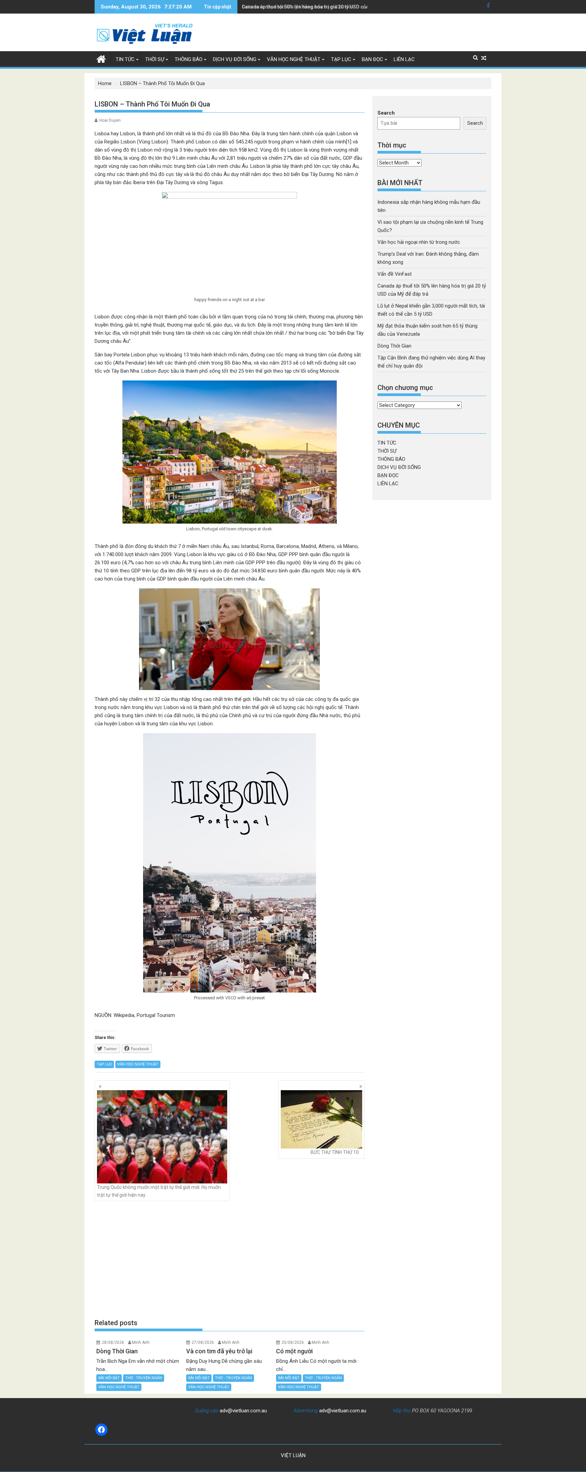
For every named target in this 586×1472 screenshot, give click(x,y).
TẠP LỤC (341, 59)
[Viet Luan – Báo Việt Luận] (101, 58)
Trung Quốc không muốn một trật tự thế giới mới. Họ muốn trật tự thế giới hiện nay (159, 1190)
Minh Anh (141, 1342)
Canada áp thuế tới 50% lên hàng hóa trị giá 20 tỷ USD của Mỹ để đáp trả (321, 6)
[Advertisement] (230, 1259)
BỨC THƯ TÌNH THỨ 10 (335, 1152)
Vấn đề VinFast (394, 274)
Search (386, 113)
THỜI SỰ (154, 59)
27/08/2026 (203, 1342)
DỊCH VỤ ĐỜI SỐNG (234, 59)
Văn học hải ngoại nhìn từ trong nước (418, 242)
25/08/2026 (292, 1342)
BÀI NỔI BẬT (109, 1378)
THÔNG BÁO (188, 59)
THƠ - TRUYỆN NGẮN (143, 1378)
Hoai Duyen (110, 120)
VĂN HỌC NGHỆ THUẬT (293, 59)
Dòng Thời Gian (394, 346)
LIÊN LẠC (404, 59)
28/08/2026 (113, 1342)
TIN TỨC (125, 59)
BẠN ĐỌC (372, 59)
